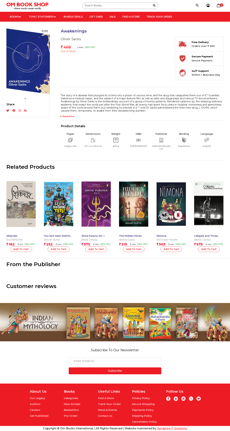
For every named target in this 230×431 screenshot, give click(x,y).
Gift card (96, 16)
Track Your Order (159, 16)
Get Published (39, 415)
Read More (68, 116)
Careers (35, 409)
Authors (35, 404)
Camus (206, 239)
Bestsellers (71, 409)
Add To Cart (21, 249)
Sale (112, 16)
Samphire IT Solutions (172, 428)
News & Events (107, 409)
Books (14, 16)
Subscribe (115, 370)
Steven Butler (52, 239)
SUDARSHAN (14, 239)
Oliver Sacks (71, 39)
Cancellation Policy (144, 421)
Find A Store (131, 16)
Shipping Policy (142, 415)
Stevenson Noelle (167, 239)
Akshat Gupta (127, 239)
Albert (197, 239)
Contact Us (105, 415)
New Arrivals (72, 404)
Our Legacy (37, 398)
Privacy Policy (141, 398)
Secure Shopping (143, 404)
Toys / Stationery (41, 16)
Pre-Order (71, 415)
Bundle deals (73, 16)
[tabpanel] (28, 61)
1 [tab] (25, 98)
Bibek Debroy (89, 239)
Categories (71, 398)
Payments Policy (143, 409)
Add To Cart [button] (96, 249)
